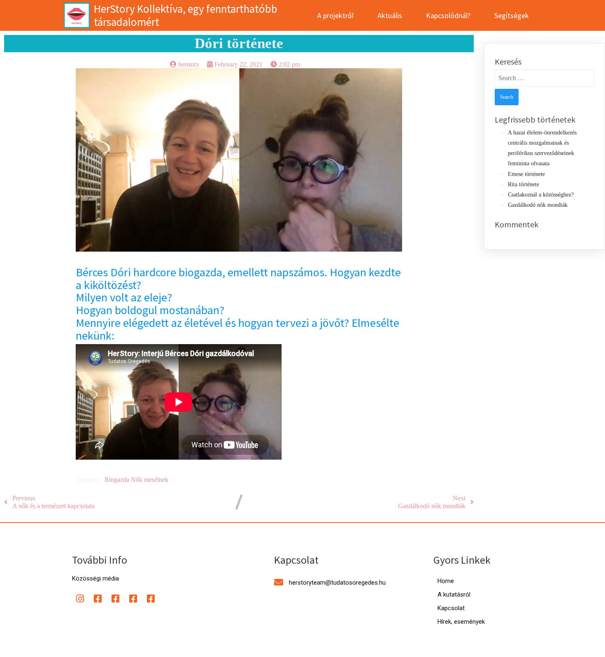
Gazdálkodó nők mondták (538, 205)
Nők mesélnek (149, 479)
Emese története (526, 174)
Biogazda (118, 479)
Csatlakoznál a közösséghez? (541, 195)
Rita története (523, 184)
